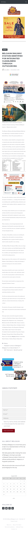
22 (20, 489)
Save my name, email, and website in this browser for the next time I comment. (14, 424)
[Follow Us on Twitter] (6, 508)
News (5, 49)
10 (3, 486)
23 (24, 489)
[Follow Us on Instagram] (9, 508)
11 (7, 486)
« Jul (14, 498)
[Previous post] (2, 364)
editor (7, 69)
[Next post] (26, 375)
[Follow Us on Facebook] (3, 508)
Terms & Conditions (10, 527)
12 (10, 486)
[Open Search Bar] (26, 2)
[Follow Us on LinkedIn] (12, 508)
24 (3, 491)
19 (10, 489)
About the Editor (17, 524)
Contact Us (14, 529)
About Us (9, 524)
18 (7, 489)
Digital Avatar (14, 521)
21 (17, 489)
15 (20, 486)
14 (17, 486)
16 (24, 486)
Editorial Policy (19, 527)
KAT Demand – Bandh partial (13, 350)
